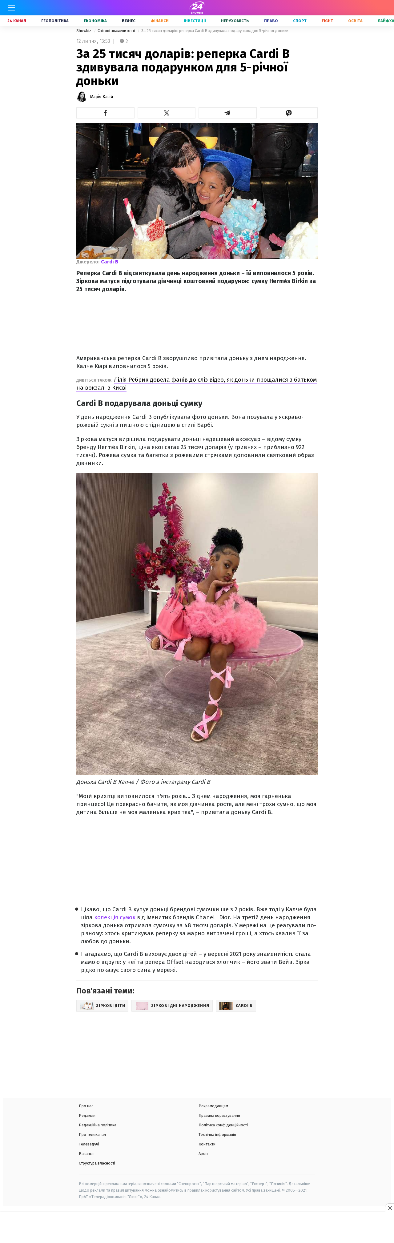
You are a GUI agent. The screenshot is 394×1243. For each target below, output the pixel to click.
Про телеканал (92, 1134)
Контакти (207, 1144)
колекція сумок (114, 917)
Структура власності (97, 1163)
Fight (327, 20)
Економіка (95, 20)
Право (271, 20)
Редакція (87, 1115)
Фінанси (160, 20)
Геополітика (55, 20)
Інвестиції (195, 20)
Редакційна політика (97, 1125)
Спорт (300, 20)
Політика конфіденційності (223, 1125)
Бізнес (128, 20)
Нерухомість (235, 20)
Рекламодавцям (213, 1106)
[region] (197, 1228)
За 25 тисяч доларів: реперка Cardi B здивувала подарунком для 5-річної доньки (214, 31)
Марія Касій (101, 96)
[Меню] (11, 7)
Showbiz (84, 31)
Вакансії (86, 1153)
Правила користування (219, 1115)
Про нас (86, 1106)
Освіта (355, 20)
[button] (105, 112)
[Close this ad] (389, 1208)
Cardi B (109, 262)
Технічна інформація (217, 1134)
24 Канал (16, 20)
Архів (203, 1153)
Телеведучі (89, 1144)
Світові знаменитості (117, 31)
